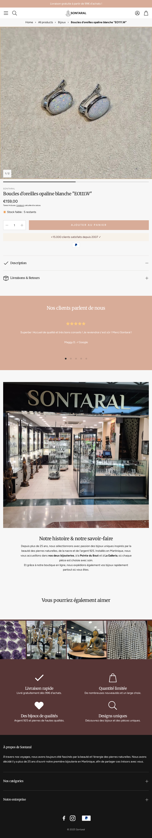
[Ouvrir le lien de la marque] (33, 640)
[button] (6, 13)
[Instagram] (72, 818)
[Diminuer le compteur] (6, 225)
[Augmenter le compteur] (22, 225)
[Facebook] (64, 818)
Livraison (20, 205)
